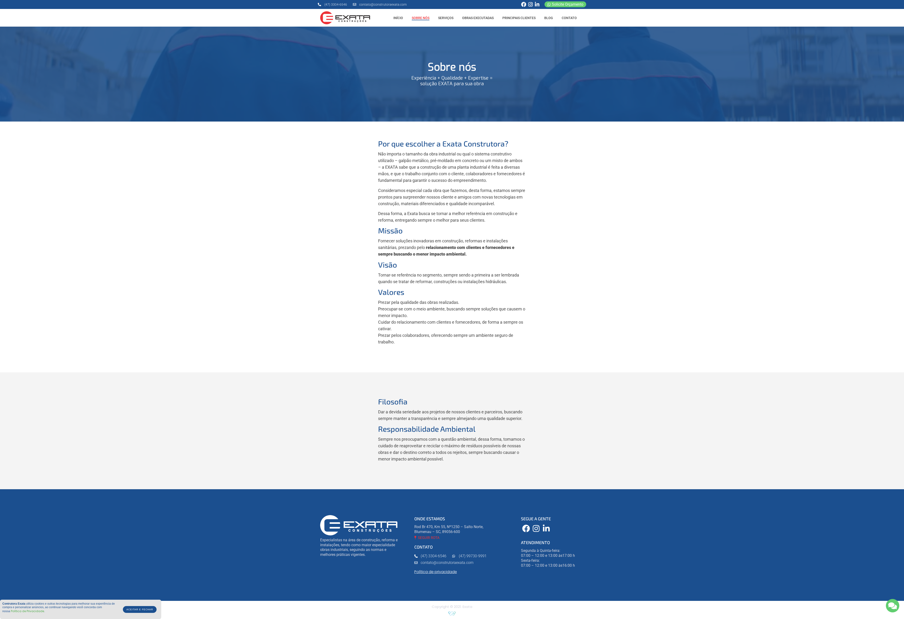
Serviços (445, 18)
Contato (569, 18)
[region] (452, 74)
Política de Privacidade (27, 611)
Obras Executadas (478, 18)
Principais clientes (519, 18)
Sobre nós (420, 18)
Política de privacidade (435, 571)
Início (398, 18)
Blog (548, 18)
